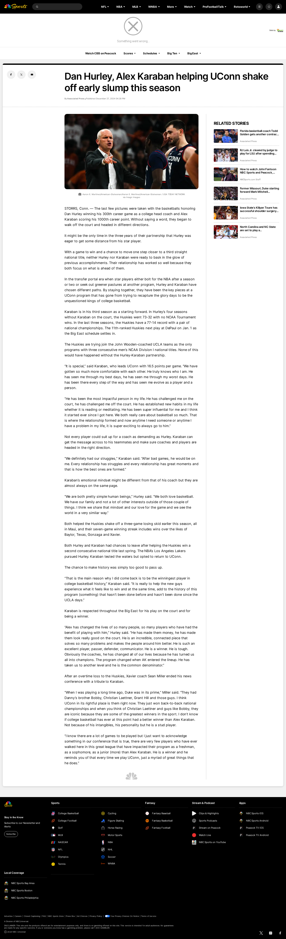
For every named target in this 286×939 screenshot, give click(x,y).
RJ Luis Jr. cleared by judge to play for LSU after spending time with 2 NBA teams (258, 151)
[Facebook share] (11, 74)
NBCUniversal (22, 921)
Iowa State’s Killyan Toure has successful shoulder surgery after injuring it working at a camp (258, 209)
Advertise (8, 916)
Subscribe (11, 834)
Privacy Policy (96, 916)
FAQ (44, 916)
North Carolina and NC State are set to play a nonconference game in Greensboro (258, 228)
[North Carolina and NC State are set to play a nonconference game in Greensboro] (226, 232)
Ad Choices (82, 916)
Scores (128, 53)
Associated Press (75, 98)
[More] (259, 6)
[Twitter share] (21, 74)
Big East (192, 53)
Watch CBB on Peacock (100, 53)
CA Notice (134, 916)
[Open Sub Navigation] (108, 7)
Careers (18, 916)
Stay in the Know (13, 817)
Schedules (150, 53)
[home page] (15, 7)
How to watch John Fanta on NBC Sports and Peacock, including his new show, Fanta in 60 (259, 170)
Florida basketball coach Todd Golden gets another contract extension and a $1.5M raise (259, 132)
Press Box (70, 916)
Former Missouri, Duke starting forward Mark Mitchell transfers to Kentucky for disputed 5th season (259, 190)
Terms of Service (148, 916)
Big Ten (172, 53)
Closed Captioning (32, 916)
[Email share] (32, 74)
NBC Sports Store (56, 916)
